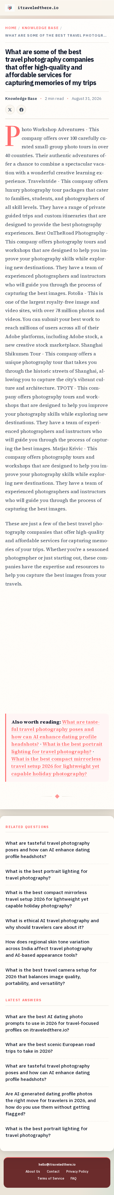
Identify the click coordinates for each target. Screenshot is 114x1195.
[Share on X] (10, 109)
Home (11, 27)
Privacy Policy (77, 1171)
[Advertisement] (57, 651)
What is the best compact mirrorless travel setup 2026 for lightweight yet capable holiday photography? (56, 766)
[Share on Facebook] (21, 109)
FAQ (74, 1178)
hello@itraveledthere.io (57, 1164)
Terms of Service (50, 1178)
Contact (53, 1171)
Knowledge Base (40, 27)
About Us (33, 1171)
